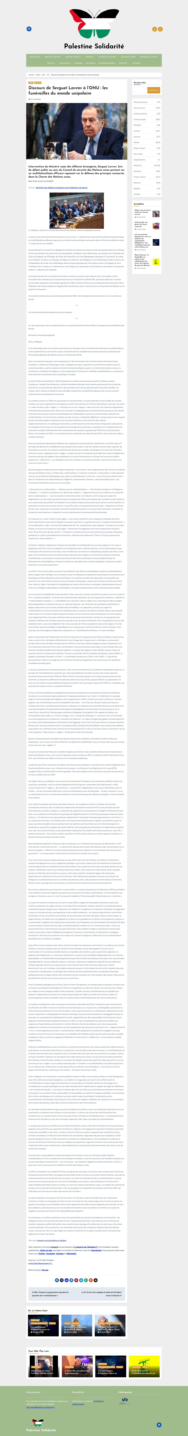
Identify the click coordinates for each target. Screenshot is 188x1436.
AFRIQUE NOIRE (128, 57)
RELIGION (90, 63)
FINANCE (136, 63)
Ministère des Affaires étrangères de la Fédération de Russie (61, 188)
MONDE (90, 57)
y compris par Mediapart (85, 1247)
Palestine (138, 165)
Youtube (60, 1254)
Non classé (138, 154)
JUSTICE (51, 63)
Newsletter (96, 1250)
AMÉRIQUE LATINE (148, 57)
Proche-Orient (140, 177)
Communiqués (140, 119)
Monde (136, 142)
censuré (54, 1247)
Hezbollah (136, 1367)
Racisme (137, 183)
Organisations (139, 160)
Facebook (50, 1254)
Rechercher (140, 83)
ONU (31, 83)
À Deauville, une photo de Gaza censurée (141, 224)
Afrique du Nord (140, 102)
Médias (101, 1323)
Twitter (41, 1254)
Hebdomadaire (78, 1404)
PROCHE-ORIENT (53, 57)
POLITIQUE (64, 63)
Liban (145, 1367)
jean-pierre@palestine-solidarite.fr (40, 1407)
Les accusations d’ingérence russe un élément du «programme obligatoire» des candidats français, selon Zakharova (143, 241)
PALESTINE (34, 57)
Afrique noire (139, 108)
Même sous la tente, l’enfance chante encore (143, 212)
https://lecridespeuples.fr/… (40, 1263)
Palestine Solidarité (94, 47)
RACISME (79, 63)
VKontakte (71, 1254)
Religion (137, 188)
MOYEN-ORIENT (73, 57)
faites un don (46, 1250)
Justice (137, 131)
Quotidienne (99, 1401)
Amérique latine (140, 114)
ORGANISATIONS (107, 63)
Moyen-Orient (139, 148)
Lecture (137, 137)
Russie (37, 83)
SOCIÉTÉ (123, 63)
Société (117, 1323)
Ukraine (76, 1323)
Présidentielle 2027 (39, 1323)
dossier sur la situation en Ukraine (51, 1240)
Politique (35, 1320)
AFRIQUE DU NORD (107, 57)
